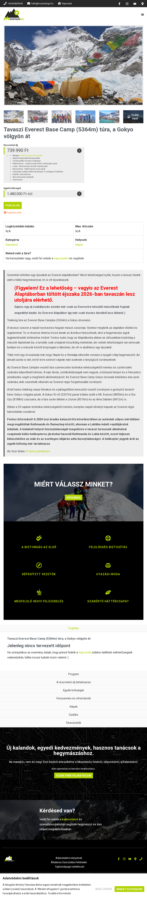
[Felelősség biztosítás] (108, 540)
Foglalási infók (13, 212)
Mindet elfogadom (129, 889)
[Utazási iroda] (108, 567)
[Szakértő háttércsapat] (108, 594)
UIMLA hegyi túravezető (31, 155)
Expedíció (12, 244)
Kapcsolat (85, 652)
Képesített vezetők (39, 574)
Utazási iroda (108, 574)
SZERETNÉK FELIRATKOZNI (73, 775)
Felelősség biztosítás (108, 547)
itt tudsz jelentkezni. (38, 451)
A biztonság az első (39, 547)
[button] (142, 14)
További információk (59, 893)
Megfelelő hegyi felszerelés (38, 601)
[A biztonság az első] (39, 540)
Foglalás (12, 205)
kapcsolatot (61, 258)
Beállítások (103, 889)
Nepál (79, 244)
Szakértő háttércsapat (108, 601)
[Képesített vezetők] (39, 567)
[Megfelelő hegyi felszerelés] (39, 594)
